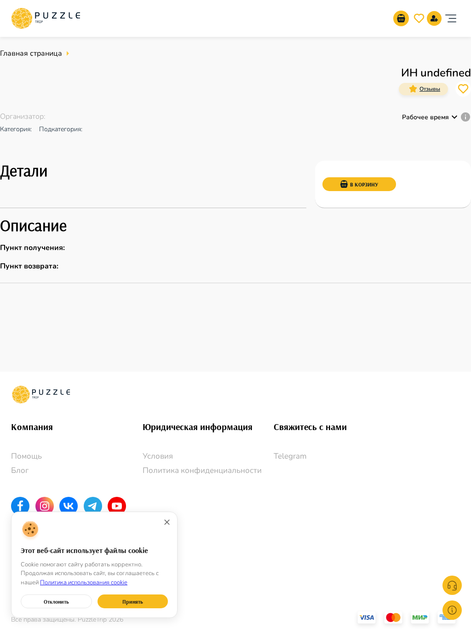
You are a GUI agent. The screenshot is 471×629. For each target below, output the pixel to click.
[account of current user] (451, 18)
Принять (132, 601)
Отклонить (56, 601)
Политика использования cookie (83, 582)
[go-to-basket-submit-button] (401, 18)
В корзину (364, 184)
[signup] (434, 18)
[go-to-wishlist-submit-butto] (419, 18)
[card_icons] (413, 88)
